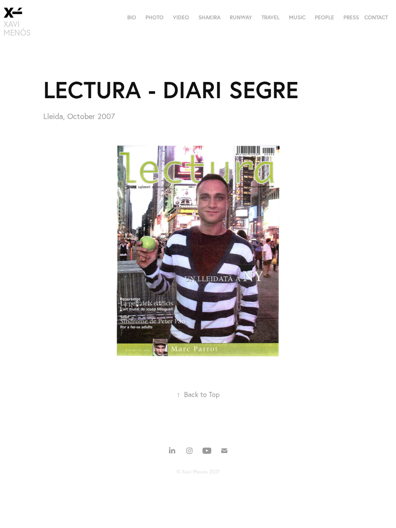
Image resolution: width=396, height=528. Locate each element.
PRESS (351, 17)
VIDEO (181, 17)
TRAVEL (270, 17)
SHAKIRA (209, 17)
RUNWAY (241, 17)
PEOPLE (324, 17)
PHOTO (154, 17)
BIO (131, 17)
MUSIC (297, 17)
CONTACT (376, 17)
